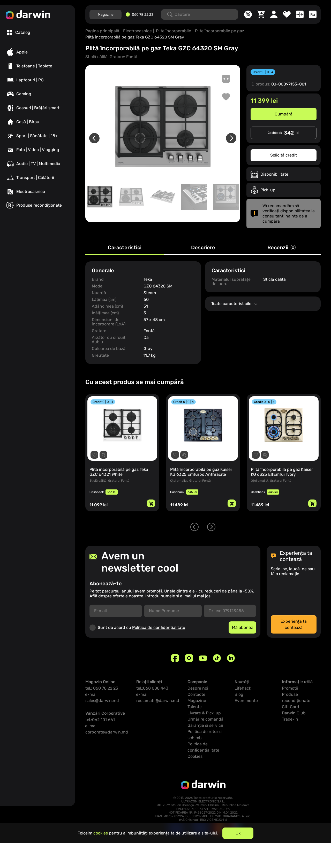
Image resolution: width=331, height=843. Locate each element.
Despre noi (197, 688)
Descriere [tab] (203, 248)
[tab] (18, 32)
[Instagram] (189, 658)
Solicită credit (283, 155)
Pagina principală (102, 30)
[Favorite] (287, 14)
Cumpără (283, 114)
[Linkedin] (231, 658)
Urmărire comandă (205, 719)
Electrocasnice (137, 30)
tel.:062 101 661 (100, 719)
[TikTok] (217, 658)
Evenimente (246, 700)
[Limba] (313, 14)
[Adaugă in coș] (152, 503)
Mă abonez (242, 627)
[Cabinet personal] (274, 14)
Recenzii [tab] (281, 248)
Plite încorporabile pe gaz (219, 30)
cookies (100, 833)
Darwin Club (294, 713)
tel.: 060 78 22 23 (101, 688)
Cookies (194, 756)
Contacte (196, 694)
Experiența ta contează (294, 624)
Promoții (290, 688)
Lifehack (243, 688)
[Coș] (261, 14)
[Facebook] (175, 658)
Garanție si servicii (205, 725)
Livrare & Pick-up (204, 713)
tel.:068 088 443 (152, 688)
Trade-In (290, 719)
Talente (194, 706)
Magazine (106, 14)
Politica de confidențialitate (158, 627)
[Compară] (300, 14)
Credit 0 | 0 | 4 (263, 72)
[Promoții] (248, 14)
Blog (239, 694)
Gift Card (290, 706)
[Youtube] (203, 658)
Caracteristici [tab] (124, 248)
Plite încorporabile (173, 30)
